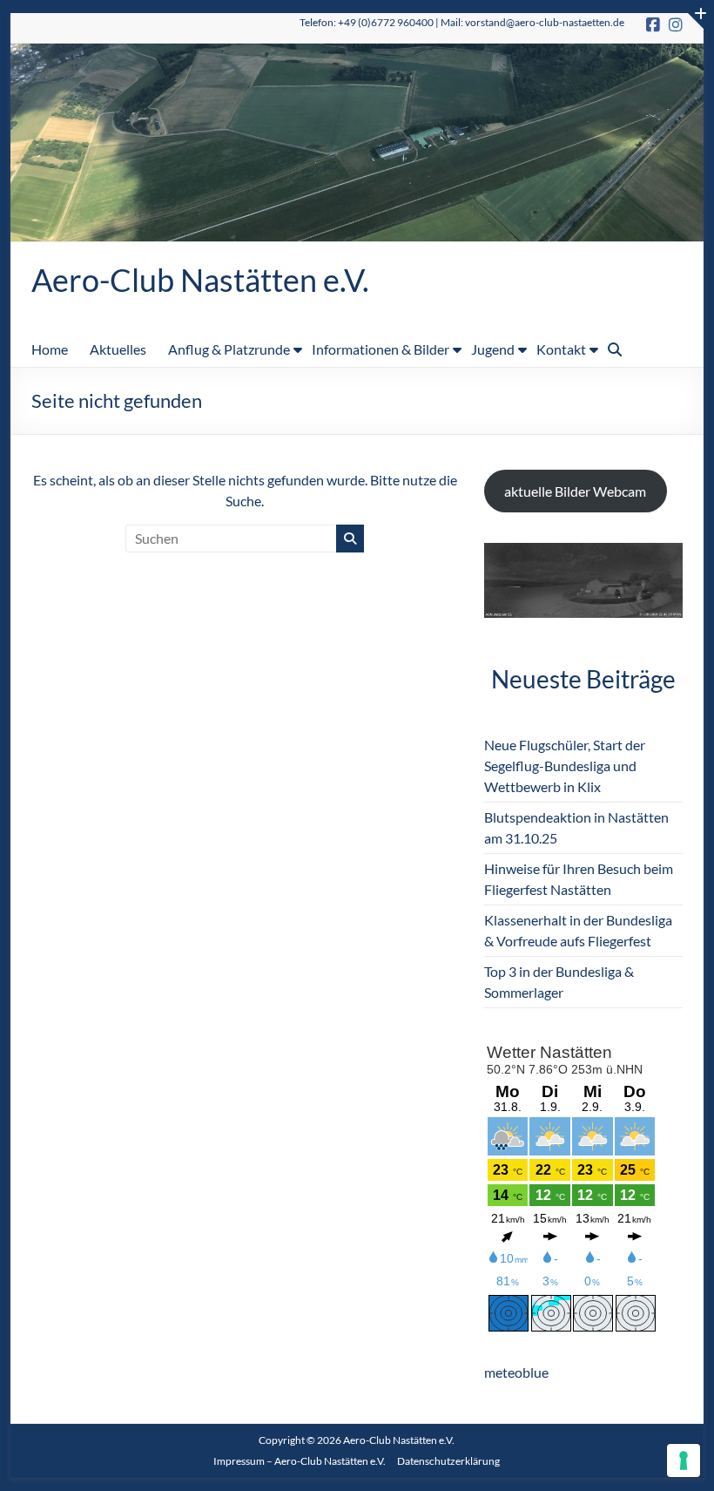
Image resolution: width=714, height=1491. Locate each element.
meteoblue (516, 1372)
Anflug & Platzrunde (229, 349)
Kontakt (561, 349)
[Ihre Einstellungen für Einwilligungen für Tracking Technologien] (683, 1460)
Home (49, 349)
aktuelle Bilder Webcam (575, 491)
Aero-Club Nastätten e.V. (200, 280)
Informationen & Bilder (380, 349)
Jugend (493, 349)
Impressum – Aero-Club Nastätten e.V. (299, 1460)
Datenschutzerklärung (448, 1460)
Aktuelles (118, 349)
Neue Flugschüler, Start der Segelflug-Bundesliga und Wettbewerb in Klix (564, 765)
